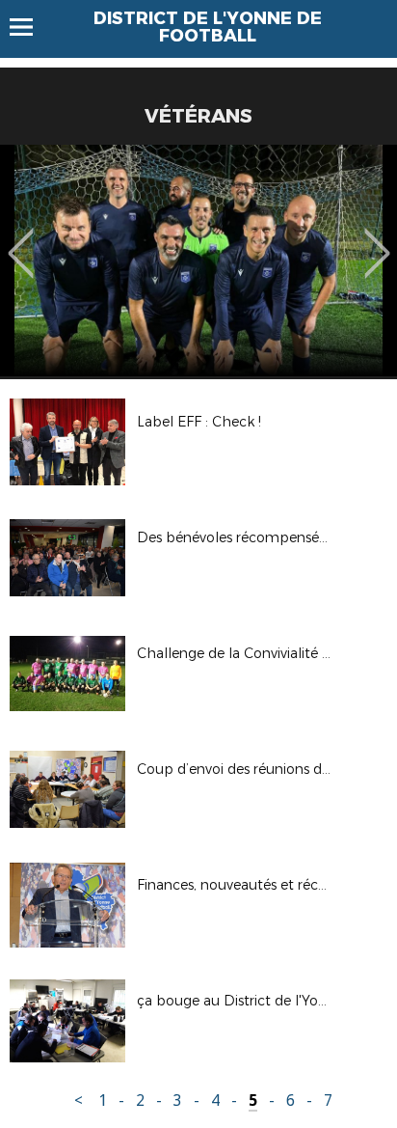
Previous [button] (21, 239)
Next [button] (377, 239)
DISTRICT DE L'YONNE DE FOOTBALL (207, 27)
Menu (30, 27)
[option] (198, 260)
